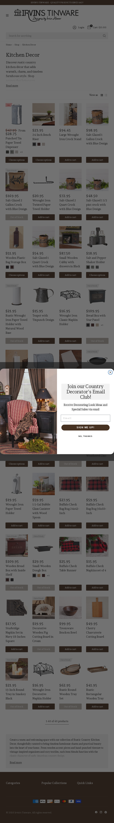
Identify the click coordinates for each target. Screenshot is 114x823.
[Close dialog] (110, 372)
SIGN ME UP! (85, 427)
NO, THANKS (85, 436)
